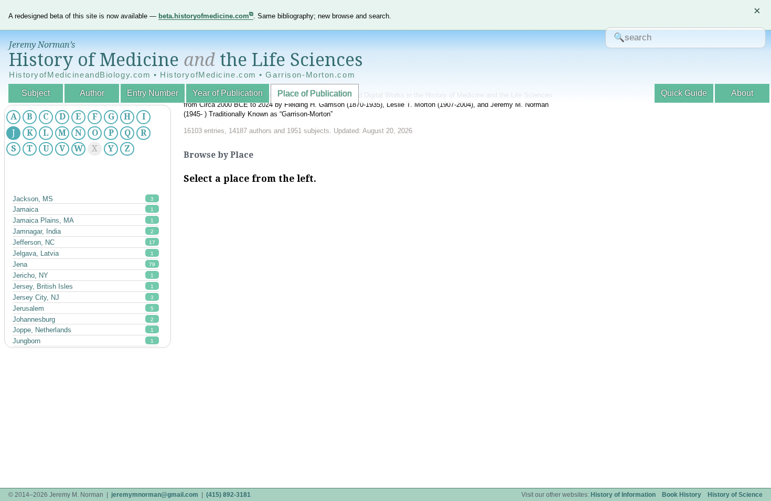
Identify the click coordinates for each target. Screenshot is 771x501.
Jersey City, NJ (83, 297)
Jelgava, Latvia (83, 253)
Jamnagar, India (83, 231)
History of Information (623, 494)
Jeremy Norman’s (42, 45)
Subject (36, 93)
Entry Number (152, 93)
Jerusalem (83, 308)
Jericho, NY (83, 275)
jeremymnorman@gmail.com (154, 494)
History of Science (735, 494)
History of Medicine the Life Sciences (186, 60)
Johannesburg (83, 319)
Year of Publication (227, 93)
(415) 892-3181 (228, 494)
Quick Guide (684, 93)
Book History (681, 494)
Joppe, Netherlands (83, 330)
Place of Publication (314, 93)
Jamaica (83, 209)
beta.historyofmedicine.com (203, 16)
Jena (84, 264)
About (742, 93)
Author (92, 93)
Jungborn (83, 341)
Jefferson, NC (84, 242)
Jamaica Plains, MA (83, 220)
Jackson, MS (83, 199)
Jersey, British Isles (83, 286)
